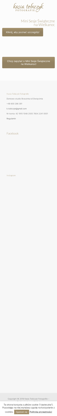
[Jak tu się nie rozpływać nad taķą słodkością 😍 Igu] (28, 193)
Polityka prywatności (41, 411)
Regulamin (11, 118)
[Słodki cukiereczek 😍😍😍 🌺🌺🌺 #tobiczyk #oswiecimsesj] (28, 242)
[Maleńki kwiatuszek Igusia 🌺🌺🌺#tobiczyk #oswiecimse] (28, 367)
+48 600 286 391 (14, 103)
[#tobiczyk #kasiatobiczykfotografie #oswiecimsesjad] (28, 342)
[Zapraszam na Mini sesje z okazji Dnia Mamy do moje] (28, 267)
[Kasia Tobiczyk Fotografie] (28, 7)
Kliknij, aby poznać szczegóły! (22, 32)
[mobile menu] (53, 5)
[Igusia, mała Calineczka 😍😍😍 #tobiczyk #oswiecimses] (28, 218)
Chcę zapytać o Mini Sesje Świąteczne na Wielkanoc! (28, 62)
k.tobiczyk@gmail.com (17, 108)
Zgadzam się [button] (21, 412)
